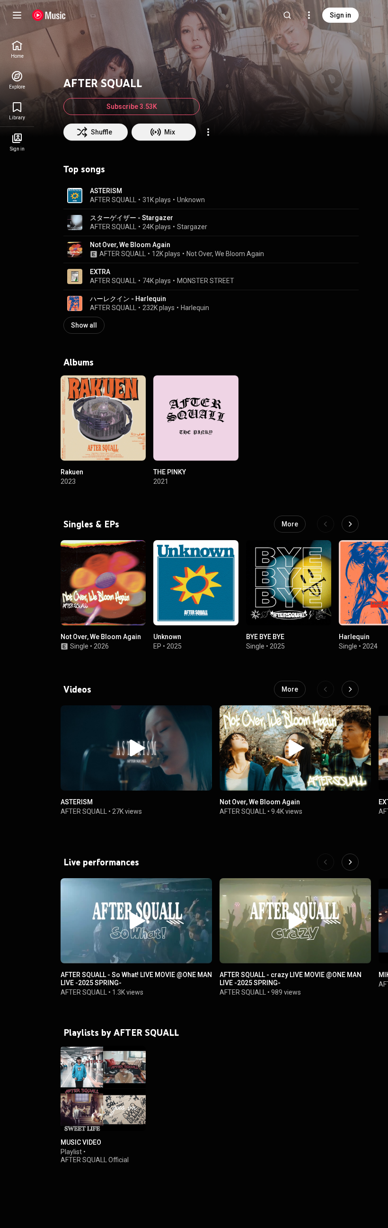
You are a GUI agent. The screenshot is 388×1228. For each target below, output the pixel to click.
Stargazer (192, 227)
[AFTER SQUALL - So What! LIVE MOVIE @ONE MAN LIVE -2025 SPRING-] (136, 920)
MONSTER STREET (205, 281)
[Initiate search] (287, 15)
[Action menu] (208, 132)
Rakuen (72, 472)
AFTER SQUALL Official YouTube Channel (95, 1163)
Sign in (340, 15)
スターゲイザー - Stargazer (131, 218)
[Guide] (17, 15)
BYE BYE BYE (265, 637)
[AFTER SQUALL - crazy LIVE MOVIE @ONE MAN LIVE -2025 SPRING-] (295, 920)
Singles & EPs (91, 524)
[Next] (350, 524)
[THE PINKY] (195, 418)
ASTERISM (106, 191)
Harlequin (195, 307)
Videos (77, 689)
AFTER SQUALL (113, 200)
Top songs (84, 169)
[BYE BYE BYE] (288, 582)
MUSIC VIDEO (81, 1142)
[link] (17, 49)
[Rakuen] (103, 418)
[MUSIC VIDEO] (103, 1088)
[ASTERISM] (136, 748)
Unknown (191, 200)
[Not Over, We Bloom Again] (103, 582)
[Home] (49, 15)
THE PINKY (169, 472)
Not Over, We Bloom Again (130, 245)
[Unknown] (195, 582)
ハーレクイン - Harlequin (128, 299)
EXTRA (100, 272)
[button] (74, 195)
